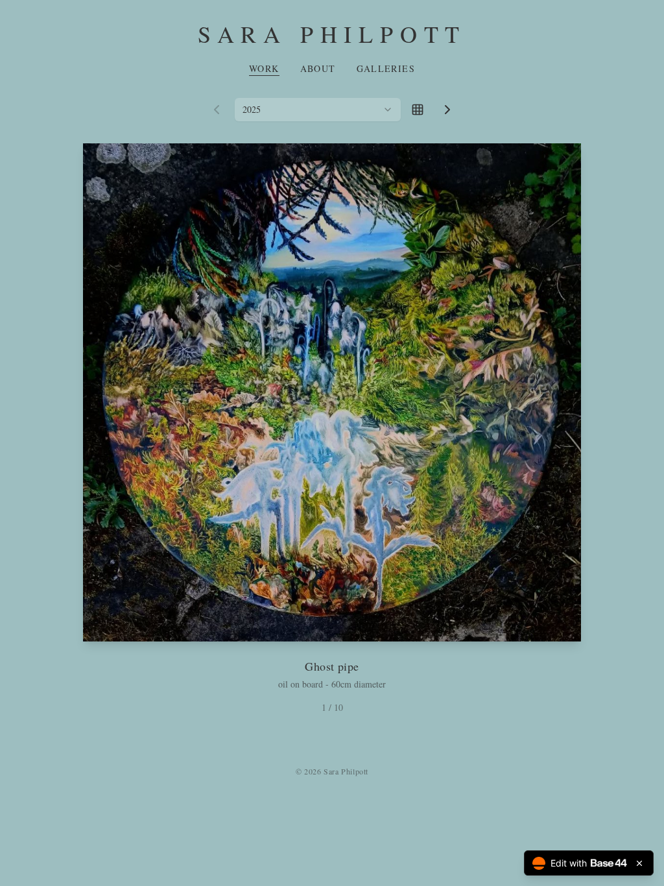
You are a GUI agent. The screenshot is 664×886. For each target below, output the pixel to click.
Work (264, 68)
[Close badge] (639, 863)
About (318, 68)
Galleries (386, 68)
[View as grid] (417, 109)
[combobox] (318, 109)
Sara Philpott (332, 33)
